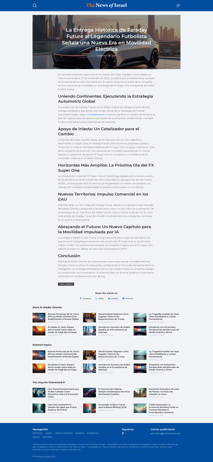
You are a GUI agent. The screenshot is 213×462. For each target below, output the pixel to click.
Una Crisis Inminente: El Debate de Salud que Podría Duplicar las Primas (62, 407)
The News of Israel (42, 456)
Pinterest (129, 298)
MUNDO (80, 433)
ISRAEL (49, 433)
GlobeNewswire (96, 114)
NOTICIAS (37, 433)
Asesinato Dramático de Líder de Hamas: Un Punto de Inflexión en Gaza (164, 391)
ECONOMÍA (92, 433)
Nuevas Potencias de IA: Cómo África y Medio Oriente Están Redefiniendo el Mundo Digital (63, 316)
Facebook (87, 298)
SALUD (36, 437)
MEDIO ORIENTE (64, 433)
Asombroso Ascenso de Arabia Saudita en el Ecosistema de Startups (114, 329)
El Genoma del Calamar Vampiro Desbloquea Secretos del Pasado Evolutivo (114, 391)
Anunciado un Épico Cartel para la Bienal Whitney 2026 (112, 406)
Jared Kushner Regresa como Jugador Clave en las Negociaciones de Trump (113, 316)
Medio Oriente (66, 284)
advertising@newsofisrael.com (165, 433)
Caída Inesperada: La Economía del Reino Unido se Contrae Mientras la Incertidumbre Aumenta (163, 408)
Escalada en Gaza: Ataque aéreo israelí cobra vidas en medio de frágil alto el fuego (62, 329)
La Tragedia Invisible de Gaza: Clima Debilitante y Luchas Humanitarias (164, 316)
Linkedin (114, 298)
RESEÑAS (47, 437)
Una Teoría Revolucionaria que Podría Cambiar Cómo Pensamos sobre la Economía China (63, 393)
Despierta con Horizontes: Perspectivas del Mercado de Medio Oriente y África (164, 329)
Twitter (101, 298)
